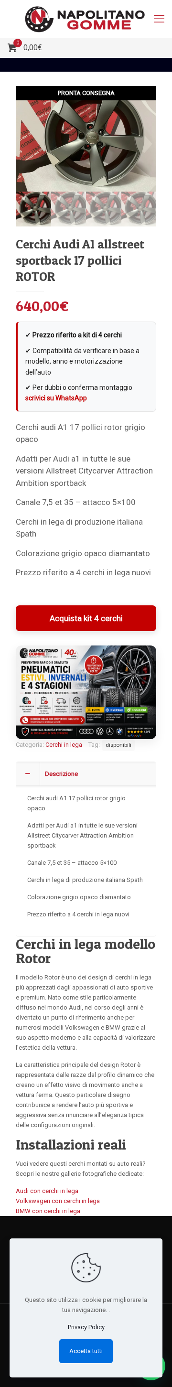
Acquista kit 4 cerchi (86, 618)
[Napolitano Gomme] (86, 19)
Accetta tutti (86, 1351)
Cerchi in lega (63, 744)
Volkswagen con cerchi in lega (58, 1200)
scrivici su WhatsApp (56, 398)
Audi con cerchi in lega (47, 1190)
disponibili (118, 745)
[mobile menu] (159, 19)
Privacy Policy (86, 1327)
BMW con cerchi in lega (48, 1211)
